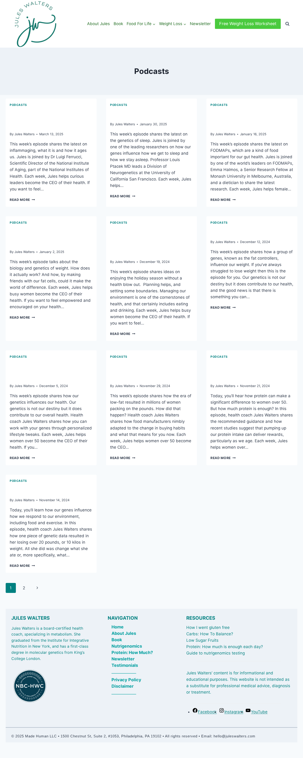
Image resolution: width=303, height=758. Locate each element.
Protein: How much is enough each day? (224, 646)
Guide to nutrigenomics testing (215, 653)
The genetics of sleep (145, 113)
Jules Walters (24, 134)
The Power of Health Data (51, 489)
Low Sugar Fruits (202, 640)
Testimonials (124, 665)
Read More (22, 200)
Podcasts (18, 105)
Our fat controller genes (248, 231)
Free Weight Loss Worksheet (247, 23)
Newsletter (200, 23)
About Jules (98, 23)
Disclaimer (122, 686)
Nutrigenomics (126, 646)
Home (117, 626)
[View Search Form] (287, 24)
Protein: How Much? (132, 652)
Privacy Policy (126, 679)
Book (118, 23)
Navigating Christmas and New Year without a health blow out (148, 241)
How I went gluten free (208, 627)
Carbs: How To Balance (208, 634)
